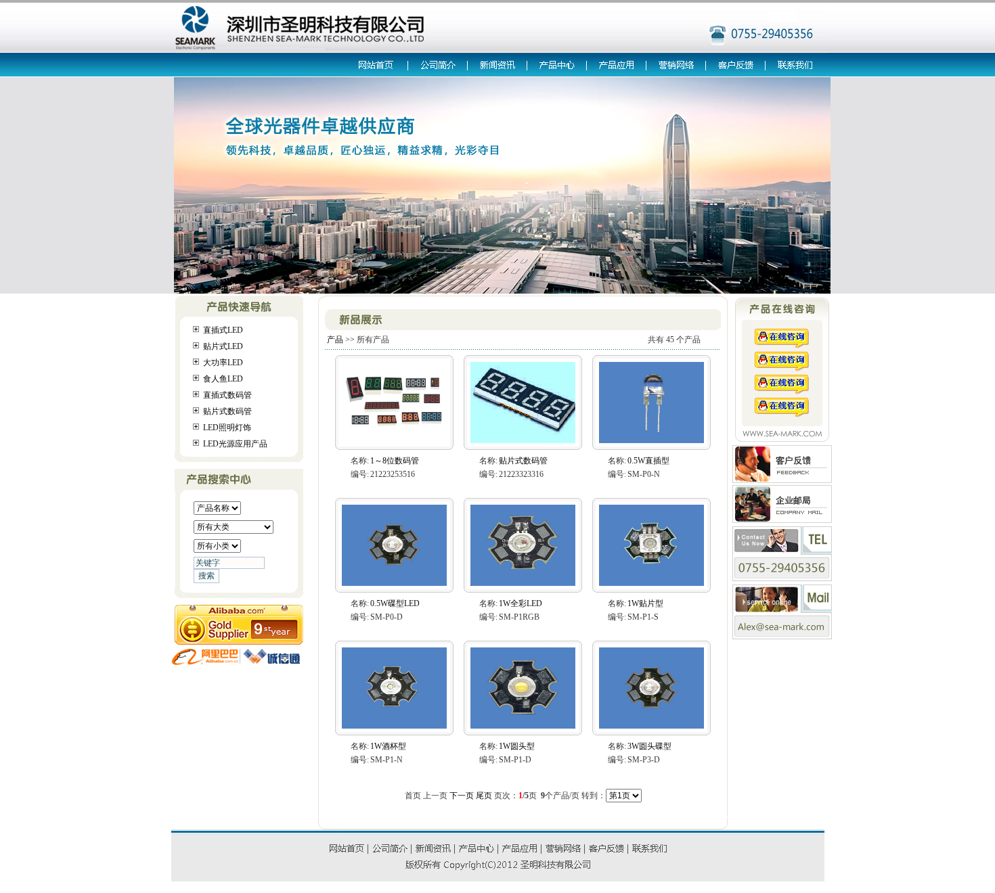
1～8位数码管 (394, 460)
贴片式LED (223, 346)
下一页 (461, 795)
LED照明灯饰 (227, 427)
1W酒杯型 (388, 746)
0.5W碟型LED (395, 603)
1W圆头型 (517, 746)
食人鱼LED (223, 379)
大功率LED (223, 362)
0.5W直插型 (648, 460)
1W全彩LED (520, 603)
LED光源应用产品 (235, 444)
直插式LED (223, 330)
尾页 (484, 795)
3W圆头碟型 (649, 746)
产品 (335, 339)
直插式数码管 (227, 395)
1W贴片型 (645, 603)
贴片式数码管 (227, 411)
